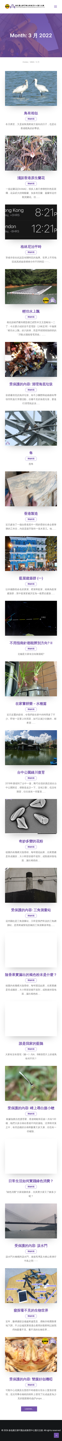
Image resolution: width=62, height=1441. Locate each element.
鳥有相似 (31, 113)
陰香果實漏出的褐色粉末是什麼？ (31, 975)
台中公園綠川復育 (31, 772)
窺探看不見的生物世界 (31, 1310)
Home (25, 62)
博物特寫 (31, 119)
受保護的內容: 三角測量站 (31, 910)
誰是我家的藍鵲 (31, 1043)
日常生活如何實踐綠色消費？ (31, 1181)
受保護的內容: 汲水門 (31, 1246)
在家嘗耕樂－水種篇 (31, 704)
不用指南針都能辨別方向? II (31, 643)
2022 (32, 62)
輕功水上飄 (31, 311)
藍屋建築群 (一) (31, 578)
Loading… (29, 1409)
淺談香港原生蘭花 (31, 178)
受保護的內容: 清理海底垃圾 (31, 384)
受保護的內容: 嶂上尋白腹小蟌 (31, 1108)
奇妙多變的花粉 (31, 841)
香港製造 (31, 514)
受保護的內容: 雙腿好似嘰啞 (31, 1379)
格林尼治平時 (31, 247)
